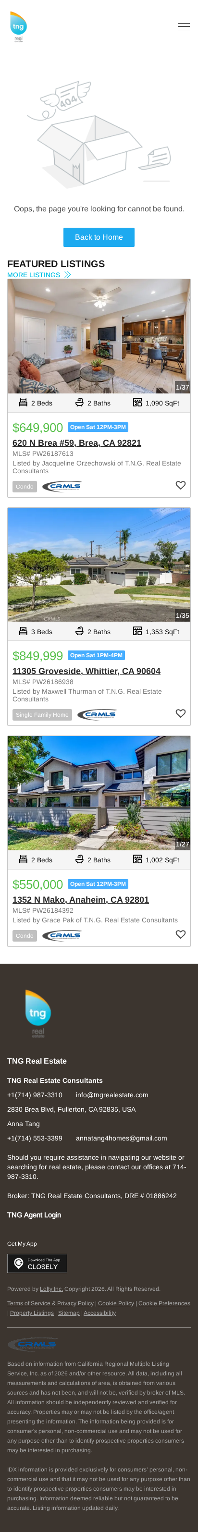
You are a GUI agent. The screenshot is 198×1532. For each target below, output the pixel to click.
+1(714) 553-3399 (34, 1138)
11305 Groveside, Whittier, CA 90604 (86, 671)
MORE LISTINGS (34, 275)
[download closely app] (37, 1263)
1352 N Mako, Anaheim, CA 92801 (80, 900)
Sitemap (69, 1313)
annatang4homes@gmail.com (121, 1138)
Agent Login (42, 1215)
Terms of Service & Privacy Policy (50, 1303)
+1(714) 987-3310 (34, 1095)
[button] (18, 27)
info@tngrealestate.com (112, 1095)
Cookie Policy (116, 1303)
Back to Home (99, 237)
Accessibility (100, 1313)
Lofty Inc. (51, 1289)
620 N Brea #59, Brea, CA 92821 (76, 443)
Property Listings (32, 1313)
